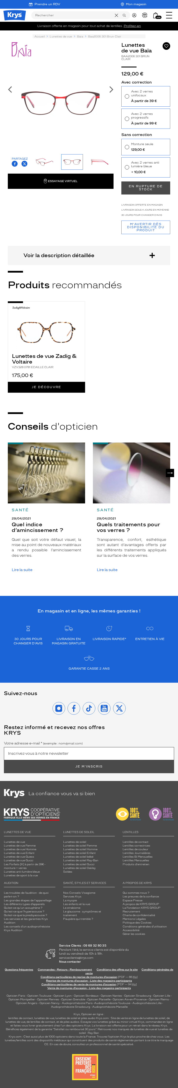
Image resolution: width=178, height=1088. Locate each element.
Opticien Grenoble (73, 999)
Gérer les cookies (134, 933)
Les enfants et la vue (76, 904)
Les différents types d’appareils (24, 904)
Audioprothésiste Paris (77, 1003)
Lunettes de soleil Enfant (79, 853)
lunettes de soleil (66, 1018)
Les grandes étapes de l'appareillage (27, 900)
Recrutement (131, 911)
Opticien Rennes (48, 999)
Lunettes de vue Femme (20, 845)
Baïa (80, 36)
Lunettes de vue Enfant (19, 853)
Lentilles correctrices (136, 845)
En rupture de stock (146, 187)
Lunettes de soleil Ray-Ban (80, 860)
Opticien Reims (159, 999)
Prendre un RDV (47, 4)
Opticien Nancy (50, 1003)
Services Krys (72, 896)
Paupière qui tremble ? (78, 918)
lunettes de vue (44, 1018)
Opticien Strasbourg (137, 995)
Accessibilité (131, 930)
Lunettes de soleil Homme (80, 849)
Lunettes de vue (61, 36)
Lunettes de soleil (74, 841)
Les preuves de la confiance (141, 896)
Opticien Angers (26, 1003)
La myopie (70, 900)
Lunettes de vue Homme (20, 849)
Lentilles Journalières (136, 853)
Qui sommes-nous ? (136, 892)
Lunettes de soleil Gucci (78, 864)
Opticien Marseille (98, 999)
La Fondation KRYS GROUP (141, 907)
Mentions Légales (134, 918)
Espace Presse (132, 900)
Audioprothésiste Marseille (110, 1006)
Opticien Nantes (112, 995)
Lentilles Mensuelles (136, 860)
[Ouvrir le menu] (169, 15)
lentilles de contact (20, 1018)
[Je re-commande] (145, 15)
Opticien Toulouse (39, 995)
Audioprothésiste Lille (147, 1003)
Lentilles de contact (135, 841)
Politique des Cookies (137, 922)
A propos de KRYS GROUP (141, 904)
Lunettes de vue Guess (19, 856)
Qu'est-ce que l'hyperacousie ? (24, 911)
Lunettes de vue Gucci (18, 860)
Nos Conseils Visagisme (79, 892)
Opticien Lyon (62, 995)
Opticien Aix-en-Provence (130, 999)
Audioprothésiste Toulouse (112, 1003)
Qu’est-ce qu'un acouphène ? (23, 907)
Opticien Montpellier (21, 999)
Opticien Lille (161, 995)
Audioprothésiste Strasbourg (70, 1006)
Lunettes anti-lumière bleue (22, 871)
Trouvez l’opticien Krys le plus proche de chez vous (130, 1036)
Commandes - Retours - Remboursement (65, 969)
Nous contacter (70, 961)
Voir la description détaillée (58, 255)
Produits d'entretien (136, 864)
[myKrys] (135, 15)
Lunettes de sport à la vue (21, 875)
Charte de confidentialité (139, 915)
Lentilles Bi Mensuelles (138, 856)
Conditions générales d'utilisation (145, 926)
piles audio (88, 1018)
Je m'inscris (89, 766)
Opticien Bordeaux (86, 995)
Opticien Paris (16, 995)
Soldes (67, 871)
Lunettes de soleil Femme (80, 845)
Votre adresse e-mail (43, 743)
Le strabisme (71, 907)
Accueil (40, 36)
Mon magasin (136, 4)
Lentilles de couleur (135, 849)
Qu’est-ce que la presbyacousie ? (25, 915)
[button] (155, 15)
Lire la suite (22, 570)
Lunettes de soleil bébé (78, 856)
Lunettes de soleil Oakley (79, 868)
